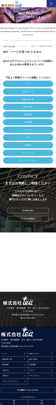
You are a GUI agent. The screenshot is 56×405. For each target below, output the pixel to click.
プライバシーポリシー (28, 160)
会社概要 (28, 122)
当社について (28, 91)
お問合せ (28, 145)
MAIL (42, 403)
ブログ (28, 137)
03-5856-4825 (29, 318)
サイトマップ (28, 153)
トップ (28, 84)
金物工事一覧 (7, 359)
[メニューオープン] (47, 3)
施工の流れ (28, 107)
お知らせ (28, 130)
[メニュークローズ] (48, 4)
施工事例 (28, 114)
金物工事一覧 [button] (28, 99)
